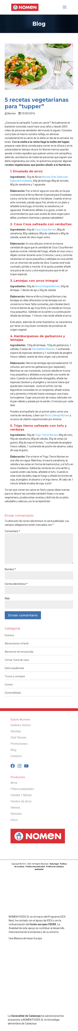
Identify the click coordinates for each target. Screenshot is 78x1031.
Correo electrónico (16, 583)
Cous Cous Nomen (45, 229)
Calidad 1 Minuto (21, 795)
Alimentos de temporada (19, 651)
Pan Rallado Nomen (43, 349)
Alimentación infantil (16, 643)
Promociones (19, 743)
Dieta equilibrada (14, 668)
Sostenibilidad (13, 692)
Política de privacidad (35, 867)
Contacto (16, 756)
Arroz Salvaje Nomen (57, 415)
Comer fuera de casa (17, 659)
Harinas (15, 807)
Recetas (16, 731)
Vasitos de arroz (21, 801)
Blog (13, 750)
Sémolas (16, 813)
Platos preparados (22, 789)
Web (7, 598)
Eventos (9, 635)
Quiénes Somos (21, 725)
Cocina (9, 684)
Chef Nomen (18, 737)
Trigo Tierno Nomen (46, 434)
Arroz (14, 782)
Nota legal (54, 864)
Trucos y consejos (15, 676)
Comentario (12, 531)
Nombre (10, 569)
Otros (14, 820)
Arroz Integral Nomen (47, 286)
